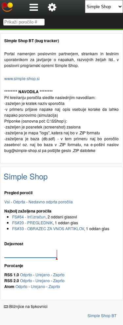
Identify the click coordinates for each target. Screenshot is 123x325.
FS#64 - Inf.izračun (29, 216)
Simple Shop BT (102, 315)
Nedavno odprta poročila (51, 201)
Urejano (42, 274)
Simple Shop (26, 176)
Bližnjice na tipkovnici (28, 306)
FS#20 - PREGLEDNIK (32, 222)
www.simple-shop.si (22, 78)
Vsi (7, 201)
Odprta (19, 201)
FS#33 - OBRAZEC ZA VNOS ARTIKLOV (48, 228)
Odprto (26, 274)
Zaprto (59, 274)
